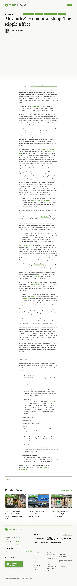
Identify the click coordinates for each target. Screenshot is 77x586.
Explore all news (65, 490)
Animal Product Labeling (29, 14)
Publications (36, 570)
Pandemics (49, 571)
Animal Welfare (39, 14)
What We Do (39, 4)
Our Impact (26, 298)
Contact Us (16, 541)
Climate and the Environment (50, 14)
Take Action (58, 4)
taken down (33, 200)
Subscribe (29, 551)
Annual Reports (37, 559)
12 (34, 339)
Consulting (36, 572)
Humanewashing (61, 14)
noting (37, 256)
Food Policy (49, 564)
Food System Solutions (51, 566)
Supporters (36, 561)
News (52, 4)
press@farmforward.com (10, 539)
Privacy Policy (32, 578)
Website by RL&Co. (7, 580)
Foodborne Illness (50, 562)
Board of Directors (38, 556)
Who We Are (30, 4)
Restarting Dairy (44, 200)
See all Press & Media (67, 534)
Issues (46, 4)
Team (35, 554)
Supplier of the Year (48, 149)
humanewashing (36, 106)
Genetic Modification (10, 495)
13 (24, 351)
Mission (35, 550)
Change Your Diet (63, 554)
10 (40, 273)
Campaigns (36, 567)
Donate (69, 5)
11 (25, 290)
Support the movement (13, 564)
